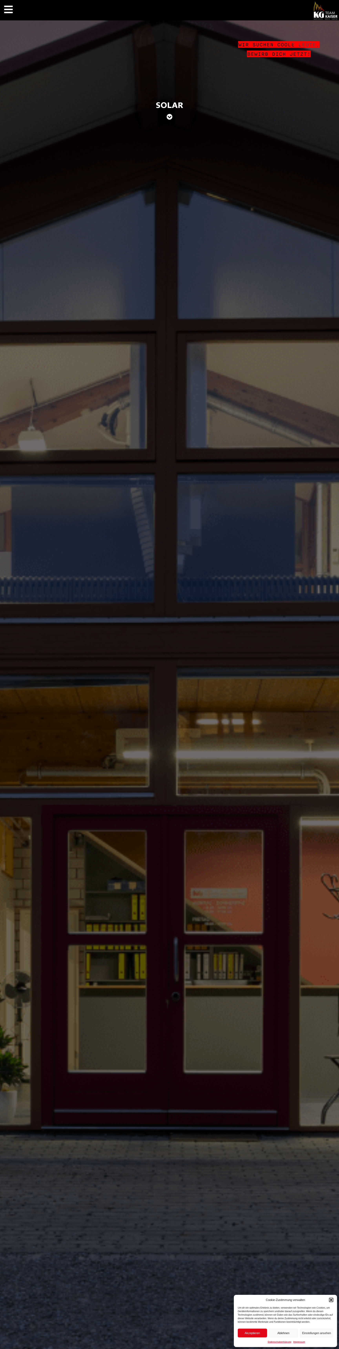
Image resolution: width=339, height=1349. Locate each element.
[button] (331, 1300)
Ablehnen (283, 1333)
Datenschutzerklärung (279, 1342)
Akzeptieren (252, 1333)
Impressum (299, 1342)
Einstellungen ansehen (316, 1333)
